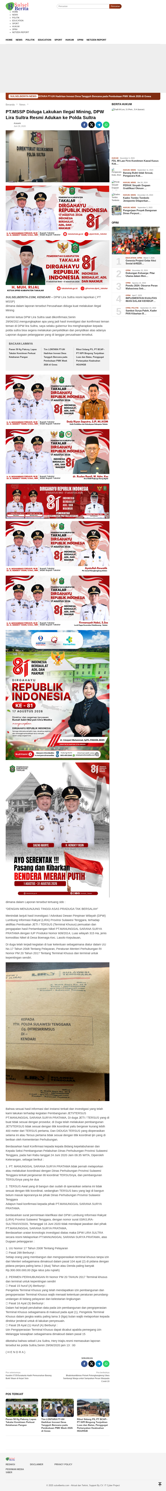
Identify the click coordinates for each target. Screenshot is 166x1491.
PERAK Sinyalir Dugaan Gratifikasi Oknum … (136, 187)
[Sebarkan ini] (84, 125)
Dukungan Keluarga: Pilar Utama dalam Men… (140, 274)
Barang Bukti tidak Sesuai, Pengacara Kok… (138, 174)
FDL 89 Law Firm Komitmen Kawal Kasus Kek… (135, 162)
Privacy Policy (63, 1464)
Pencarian (115, 6)
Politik (135, 308)
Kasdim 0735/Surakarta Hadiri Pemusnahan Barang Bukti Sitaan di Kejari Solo (29, 1375)
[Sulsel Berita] (17, 6)
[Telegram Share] (99, 125)
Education (131, 258)
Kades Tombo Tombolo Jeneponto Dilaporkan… (136, 199)
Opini (139, 258)
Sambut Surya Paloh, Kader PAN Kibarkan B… (141, 312)
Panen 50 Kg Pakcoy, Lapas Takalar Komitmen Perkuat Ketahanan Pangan (23, 353)
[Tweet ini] (91, 125)
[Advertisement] (83, 68)
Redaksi (10, 1464)
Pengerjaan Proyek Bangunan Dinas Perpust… (140, 212)
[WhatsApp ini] (106, 125)
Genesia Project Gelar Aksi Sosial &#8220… (141, 262)
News (133, 170)
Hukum (115, 158)
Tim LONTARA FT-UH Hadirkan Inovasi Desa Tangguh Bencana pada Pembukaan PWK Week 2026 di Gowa (55, 357)
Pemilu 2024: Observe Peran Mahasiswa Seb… (142, 287)
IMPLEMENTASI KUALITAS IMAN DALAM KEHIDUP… (141, 299)
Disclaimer (36, 1464)
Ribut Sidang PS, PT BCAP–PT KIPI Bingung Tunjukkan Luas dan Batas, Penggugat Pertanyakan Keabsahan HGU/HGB (90, 357)
